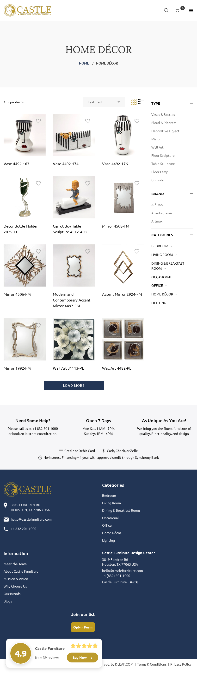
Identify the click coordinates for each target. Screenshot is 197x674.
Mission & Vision (16, 578)
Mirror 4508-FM (115, 225)
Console (157, 180)
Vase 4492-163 (16, 163)
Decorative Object (165, 131)
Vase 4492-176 (115, 163)
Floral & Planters (163, 122)
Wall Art (157, 147)
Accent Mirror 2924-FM (122, 294)
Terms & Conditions (151, 664)
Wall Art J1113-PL (68, 368)
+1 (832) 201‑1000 (116, 575)
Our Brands (12, 593)
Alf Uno (157, 205)
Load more (74, 385)
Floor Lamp (159, 172)
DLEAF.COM (124, 664)
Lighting (158, 303)
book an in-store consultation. (34, 433)
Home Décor (162, 294)
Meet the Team (15, 564)
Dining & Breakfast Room (121, 510)
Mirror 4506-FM (17, 294)
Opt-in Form (82, 627)
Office (157, 285)
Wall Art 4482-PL (116, 368)
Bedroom (159, 246)
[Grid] (134, 101)
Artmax (156, 221)
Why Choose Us (15, 586)
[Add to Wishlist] (38, 121)
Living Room (162, 254)
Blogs (8, 601)
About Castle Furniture (21, 571)
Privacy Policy (180, 664)
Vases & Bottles (163, 114)
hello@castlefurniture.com (31, 519)
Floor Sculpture (163, 155)
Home (84, 63)
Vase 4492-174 (66, 163)
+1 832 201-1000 (45, 428)
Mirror (156, 139)
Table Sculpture (163, 163)
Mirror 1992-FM (17, 368)
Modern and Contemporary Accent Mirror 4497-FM (71, 300)
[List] (141, 101)
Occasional (161, 277)
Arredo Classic (162, 213)
